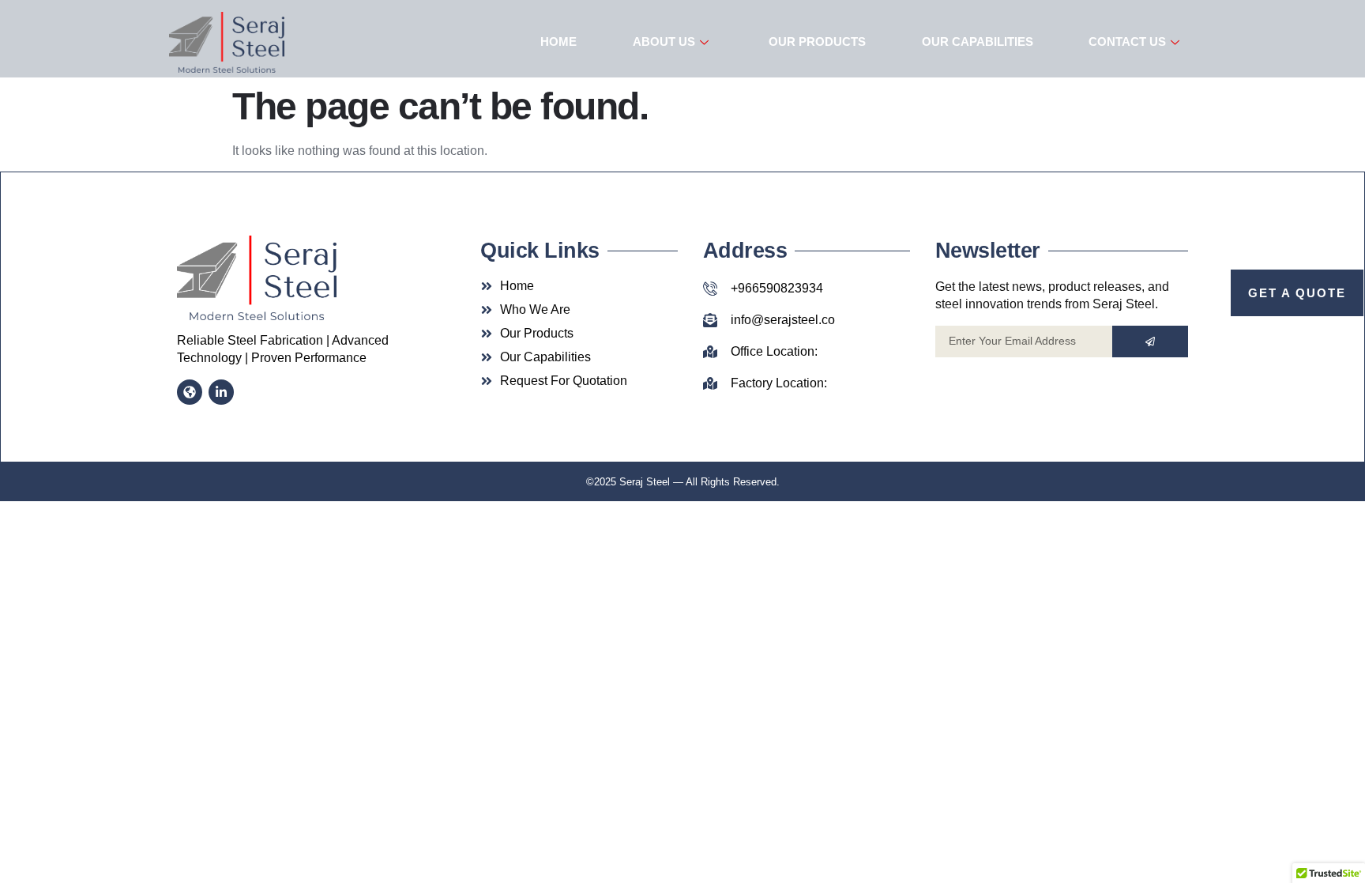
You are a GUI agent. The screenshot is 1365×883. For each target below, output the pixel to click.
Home (558, 41)
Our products (817, 41)
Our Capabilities (977, 41)
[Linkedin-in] (221, 392)
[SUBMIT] (1150, 341)
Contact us (1127, 41)
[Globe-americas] (189, 392)
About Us (664, 41)
